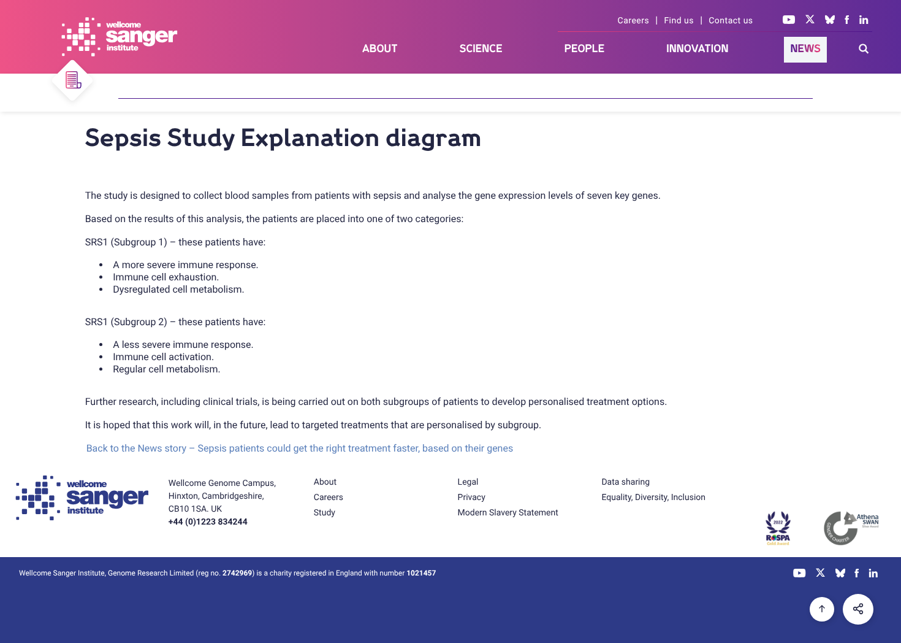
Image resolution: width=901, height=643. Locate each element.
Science (481, 48)
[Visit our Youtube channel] (789, 21)
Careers (634, 21)
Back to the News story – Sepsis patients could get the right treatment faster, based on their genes (300, 448)
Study (324, 513)
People (585, 48)
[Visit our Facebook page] (847, 21)
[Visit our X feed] (810, 21)
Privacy (471, 497)
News (805, 48)
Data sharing (625, 482)
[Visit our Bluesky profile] (830, 21)
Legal (468, 482)
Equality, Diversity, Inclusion (653, 497)
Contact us (731, 21)
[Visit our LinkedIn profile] (864, 21)
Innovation (697, 48)
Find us (679, 21)
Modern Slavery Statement (508, 513)
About (380, 48)
